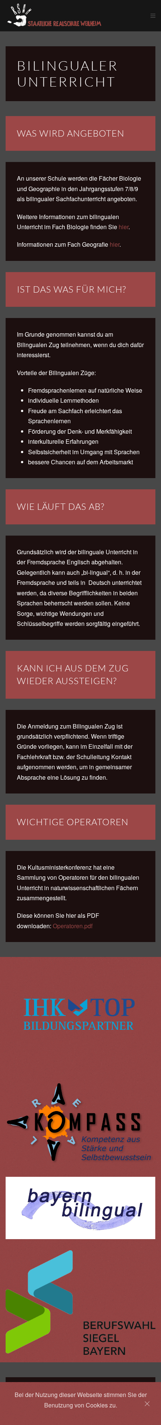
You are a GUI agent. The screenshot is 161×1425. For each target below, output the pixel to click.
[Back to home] (78, 15)
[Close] (147, 1403)
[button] (153, 16)
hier (123, 226)
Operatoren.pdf (72, 926)
